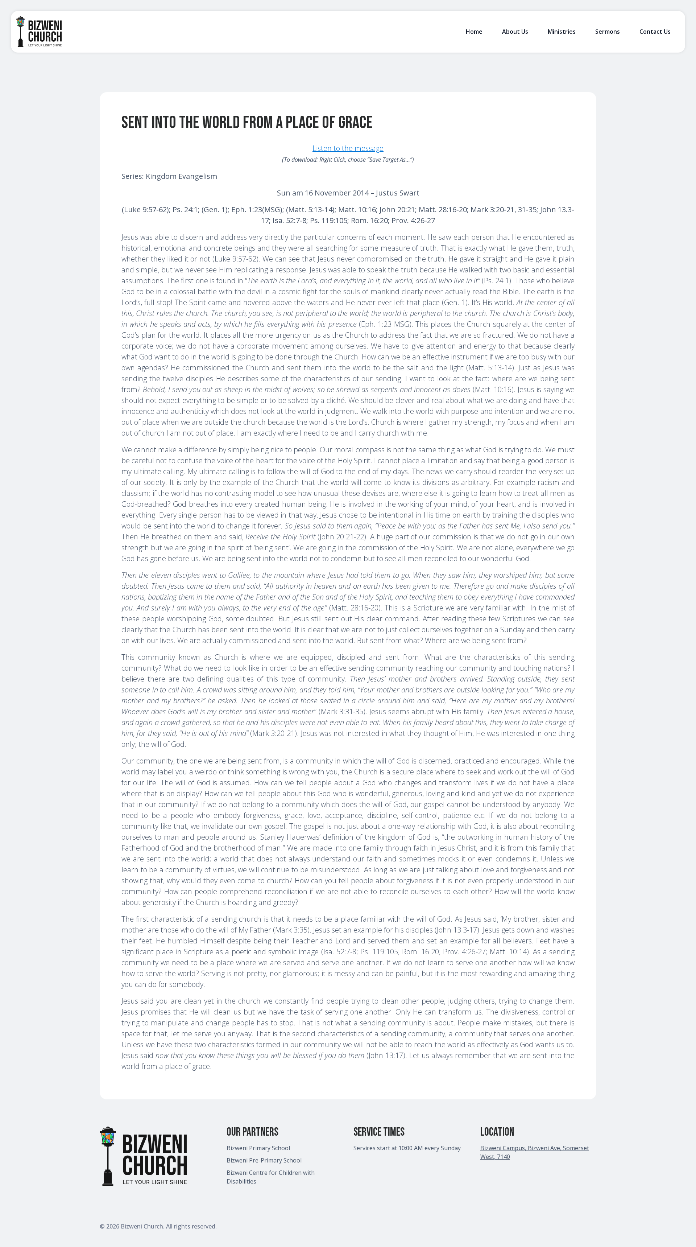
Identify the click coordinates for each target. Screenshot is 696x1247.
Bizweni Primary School (258, 1148)
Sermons (607, 32)
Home (474, 32)
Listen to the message (348, 148)
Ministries (562, 32)
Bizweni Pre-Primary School (264, 1160)
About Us (515, 32)
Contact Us (655, 32)
